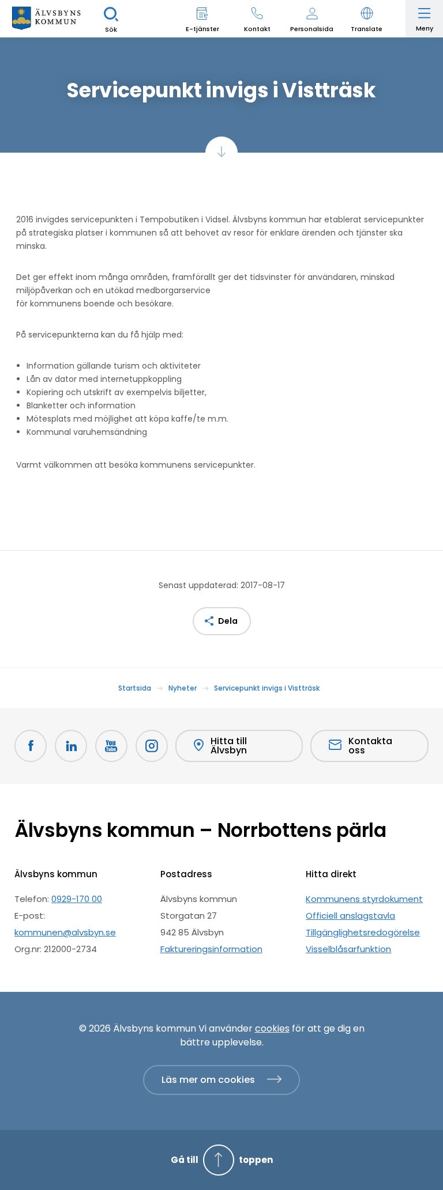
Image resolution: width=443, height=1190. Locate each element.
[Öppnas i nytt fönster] (152, 746)
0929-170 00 (76, 899)
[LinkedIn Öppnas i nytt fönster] (71, 746)
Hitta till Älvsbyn (229, 745)
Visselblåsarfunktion (348, 949)
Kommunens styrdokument (364, 899)
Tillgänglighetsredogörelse (363, 932)
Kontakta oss (370, 745)
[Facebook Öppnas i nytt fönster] (30, 746)
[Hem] (46, 18)
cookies (272, 1028)
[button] (366, 18)
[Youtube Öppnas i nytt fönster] (111, 746)
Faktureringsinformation (211, 949)
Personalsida (311, 28)
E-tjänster (202, 28)
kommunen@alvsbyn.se (65, 932)
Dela (228, 621)
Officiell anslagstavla (350, 915)
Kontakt (257, 28)
